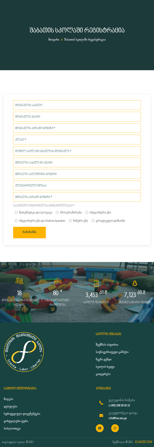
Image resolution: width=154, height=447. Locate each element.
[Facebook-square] (100, 428)
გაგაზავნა (29, 232)
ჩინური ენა (80, 220)
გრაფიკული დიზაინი (110, 220)
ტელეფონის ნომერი (122, 400)
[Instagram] (115, 428)
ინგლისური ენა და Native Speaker (42, 220)
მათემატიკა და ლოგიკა (35, 212)
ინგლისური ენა (100, 212)
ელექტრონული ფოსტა (123, 413)
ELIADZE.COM (143, 442)
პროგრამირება (71, 212)
